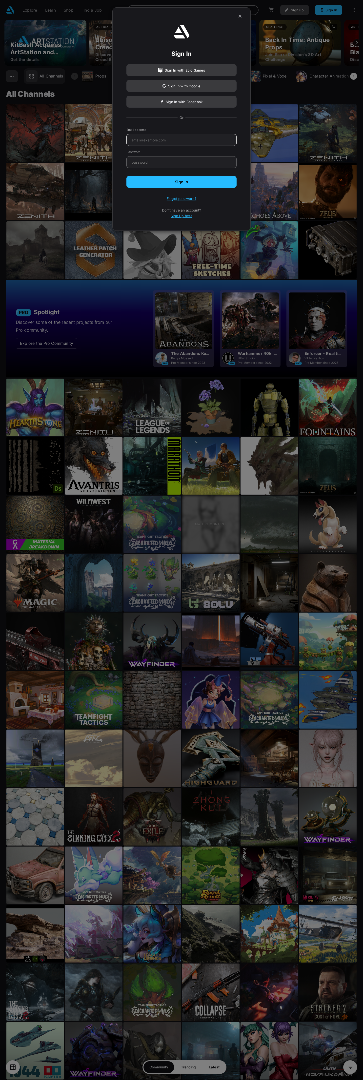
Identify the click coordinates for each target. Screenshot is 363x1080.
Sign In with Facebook (184, 102)
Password (133, 152)
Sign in (181, 181)
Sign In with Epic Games (185, 70)
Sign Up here (181, 216)
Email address (136, 130)
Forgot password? (181, 198)
